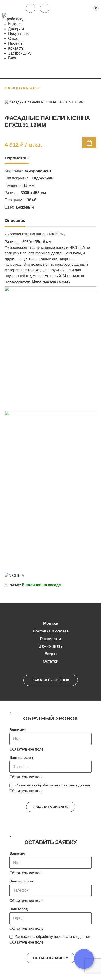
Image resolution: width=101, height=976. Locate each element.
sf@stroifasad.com (44, 8)
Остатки (50, 661)
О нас (13, 38)
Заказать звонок (50, 680)
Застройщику (19, 53)
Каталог (15, 24)
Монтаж (50, 623)
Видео (50, 654)
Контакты (16, 48)
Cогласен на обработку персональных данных (53, 785)
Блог (12, 58)
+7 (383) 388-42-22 (30, 8)
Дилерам (16, 29)
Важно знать (51, 646)
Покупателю (18, 34)
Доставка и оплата (51, 631)
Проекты (15, 43)
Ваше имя (18, 730)
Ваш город (18, 909)
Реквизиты (50, 638)
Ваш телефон (21, 757)
